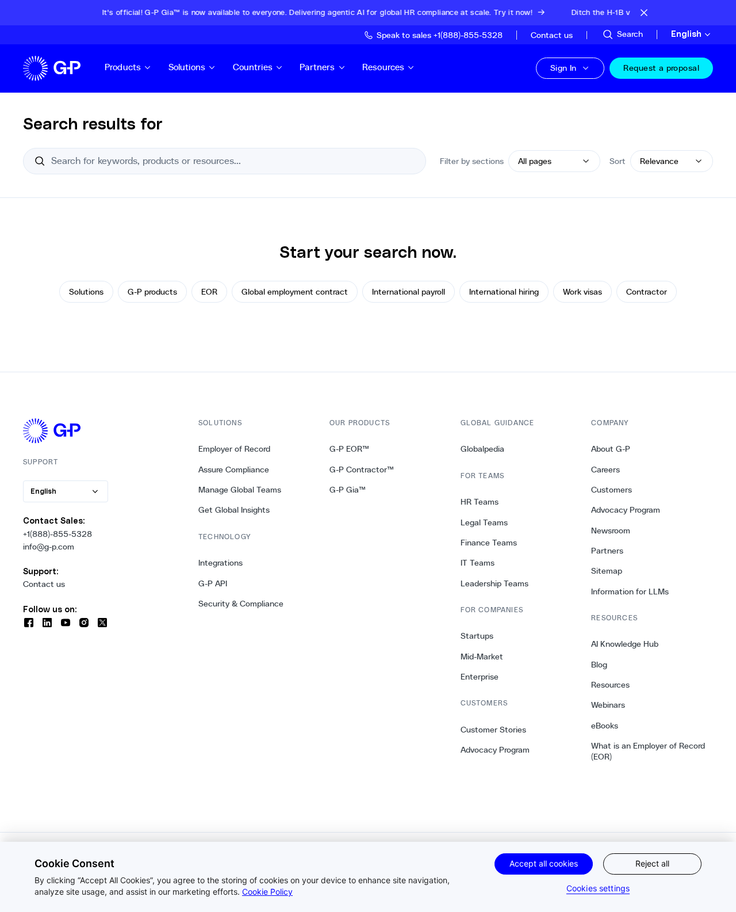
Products (123, 67)
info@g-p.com (48, 546)
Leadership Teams (494, 583)
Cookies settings (598, 888)
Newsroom (610, 530)
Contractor (646, 291)
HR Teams (480, 501)
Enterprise (480, 676)
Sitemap (606, 570)
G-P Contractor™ (361, 469)
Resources (383, 67)
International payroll (408, 291)
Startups (477, 635)
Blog (599, 664)
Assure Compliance (233, 469)
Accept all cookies (543, 863)
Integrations (220, 562)
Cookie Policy (267, 891)
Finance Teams (489, 542)
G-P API (212, 583)
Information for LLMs (630, 591)
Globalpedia (482, 448)
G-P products (152, 291)
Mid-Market (482, 656)
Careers (605, 469)
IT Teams (477, 562)
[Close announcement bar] (644, 12)
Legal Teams (484, 522)
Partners (317, 67)
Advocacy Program (495, 749)
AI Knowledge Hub (624, 643)
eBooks (604, 725)
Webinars (608, 704)
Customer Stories (493, 729)
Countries (253, 67)
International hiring (504, 291)
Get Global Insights (234, 509)
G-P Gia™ (347, 489)
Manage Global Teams (239, 489)
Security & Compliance (240, 603)
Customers (611, 489)
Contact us (44, 584)
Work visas (582, 291)
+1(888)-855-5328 (57, 534)
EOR (209, 291)
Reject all (652, 863)
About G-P (610, 448)
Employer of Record (234, 448)
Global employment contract (294, 291)
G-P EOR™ (349, 448)
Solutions (186, 67)
